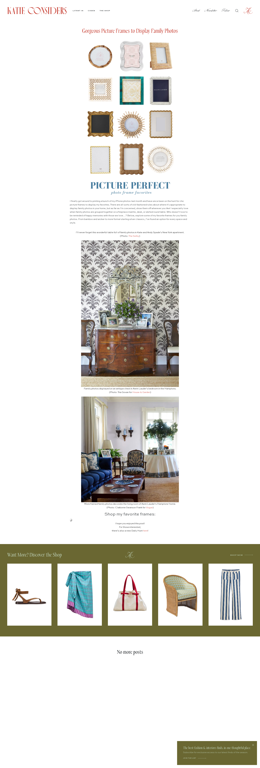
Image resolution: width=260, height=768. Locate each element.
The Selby (133, 236)
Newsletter (210, 11)
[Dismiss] (253, 745)
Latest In (78, 11)
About (196, 11)
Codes (91, 11)
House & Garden (141, 392)
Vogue (149, 507)
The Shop (105, 11)
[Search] (236, 10)
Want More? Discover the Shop (34, 555)
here (145, 531)
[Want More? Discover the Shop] (130, 555)
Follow (226, 11)
